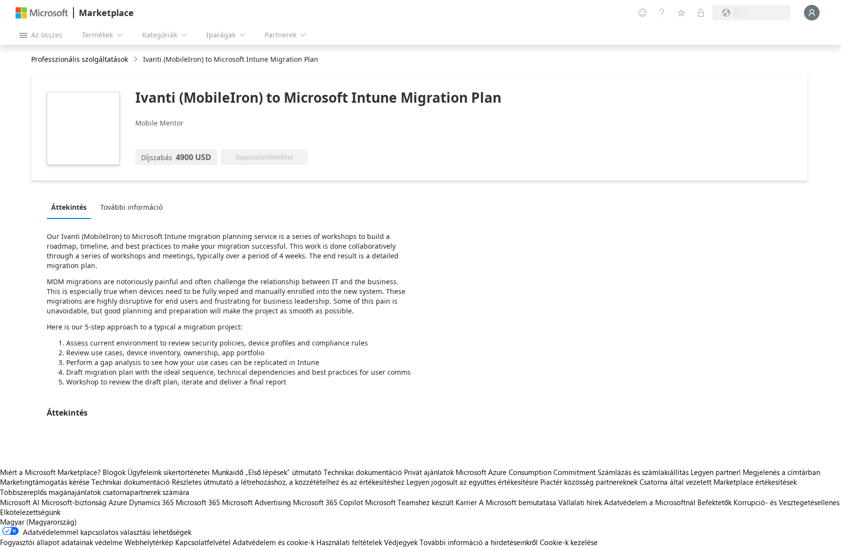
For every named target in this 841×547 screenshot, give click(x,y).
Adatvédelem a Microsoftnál (649, 502)
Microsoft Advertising (256, 502)
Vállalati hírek (580, 502)
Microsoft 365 (198, 502)
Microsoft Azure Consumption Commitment (527, 472)
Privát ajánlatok (429, 472)
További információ (131, 207)
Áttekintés (69, 207)
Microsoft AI (19, 502)
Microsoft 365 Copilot (328, 502)
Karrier (466, 502)
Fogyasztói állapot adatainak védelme (61, 542)
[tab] (71, 207)
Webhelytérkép (149, 542)
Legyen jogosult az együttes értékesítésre (472, 482)
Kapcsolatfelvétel (203, 542)
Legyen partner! (716, 472)
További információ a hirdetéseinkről (479, 542)
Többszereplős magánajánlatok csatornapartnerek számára (94, 492)
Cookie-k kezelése (569, 542)
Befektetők (714, 502)
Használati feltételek (349, 542)
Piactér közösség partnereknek (589, 482)
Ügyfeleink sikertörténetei (169, 472)
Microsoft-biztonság (74, 502)
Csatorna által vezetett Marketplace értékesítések (718, 482)
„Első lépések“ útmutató (283, 472)
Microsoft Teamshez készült (409, 502)
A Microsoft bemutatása (517, 502)
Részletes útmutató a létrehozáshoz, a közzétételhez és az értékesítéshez (288, 482)
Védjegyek (401, 542)
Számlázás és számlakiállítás (643, 472)
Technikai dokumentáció (363, 472)
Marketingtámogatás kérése (45, 482)
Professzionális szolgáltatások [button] (79, 59)
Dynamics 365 (151, 502)
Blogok (114, 472)
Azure (118, 502)
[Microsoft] (42, 12)
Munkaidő (227, 472)
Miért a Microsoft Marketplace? (50, 472)
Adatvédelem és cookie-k (273, 542)
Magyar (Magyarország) (38, 522)
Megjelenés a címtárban (781, 472)
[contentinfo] (136, 59)
